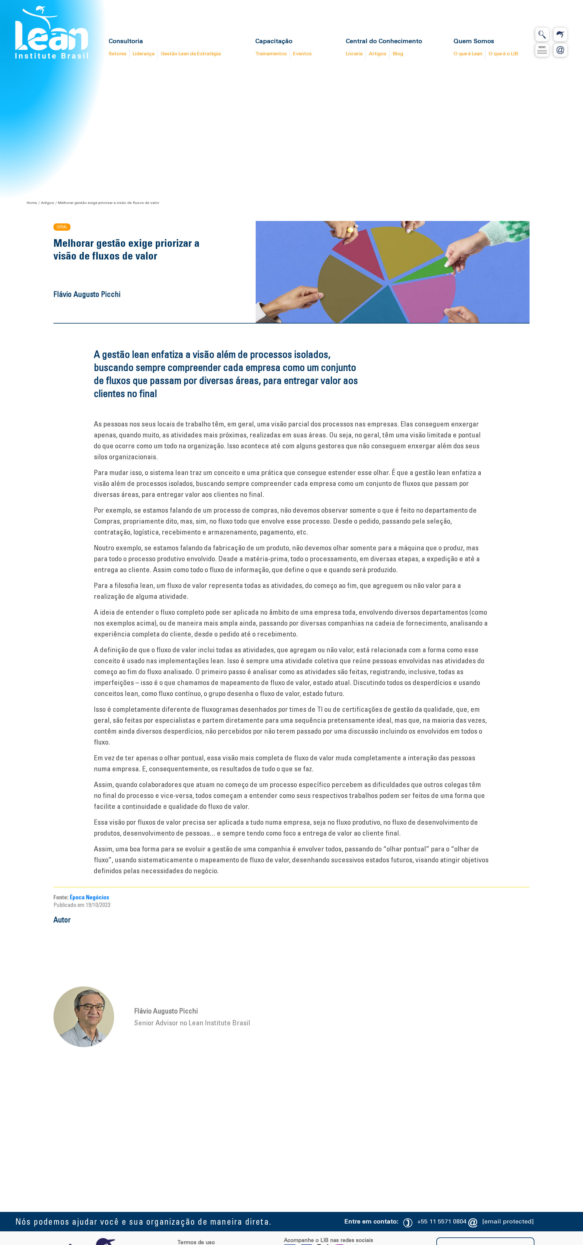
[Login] (560, 34)
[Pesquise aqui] (542, 34)
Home (32, 203)
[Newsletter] (542, 50)
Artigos (47, 203)
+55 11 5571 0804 (441, 1221)
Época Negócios (89, 897)
